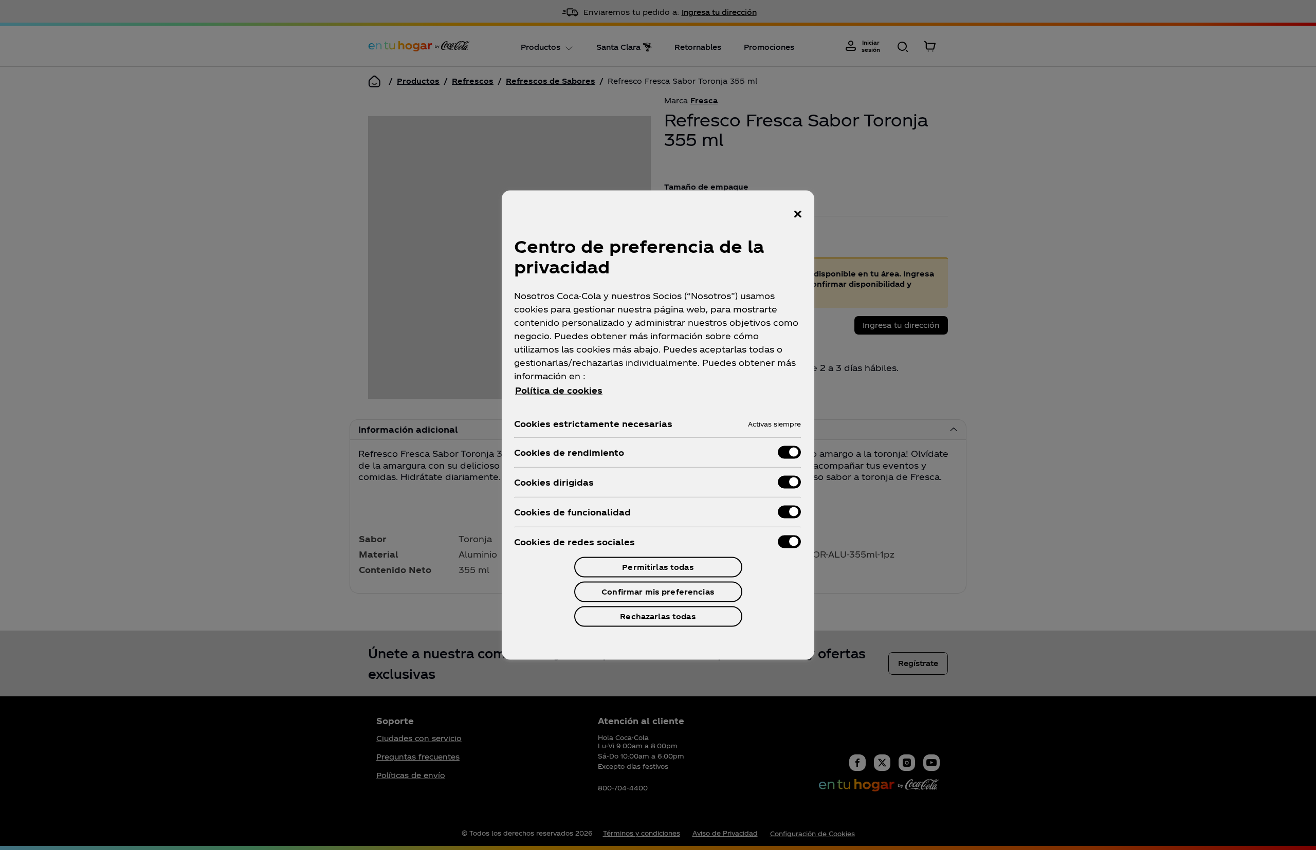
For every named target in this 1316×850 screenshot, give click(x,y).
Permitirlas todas (657, 567)
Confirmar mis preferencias (658, 591)
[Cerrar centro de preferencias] (798, 214)
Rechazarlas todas (658, 616)
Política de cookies (558, 390)
